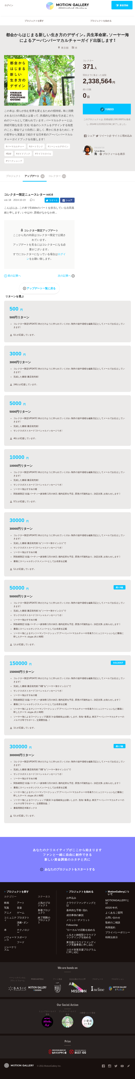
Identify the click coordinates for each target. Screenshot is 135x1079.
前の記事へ (14, 275)
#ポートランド (36, 146)
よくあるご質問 (114, 912)
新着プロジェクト (44, 911)
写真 (6, 907)
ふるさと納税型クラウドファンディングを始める (81, 936)
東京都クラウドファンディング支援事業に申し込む (81, 943)
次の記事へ (65, 275)
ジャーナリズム (10, 948)
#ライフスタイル (43, 153)
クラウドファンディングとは (81, 904)
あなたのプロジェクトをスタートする (70, 869)
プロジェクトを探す (34, 20)
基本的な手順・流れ (77, 910)
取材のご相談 (112, 922)
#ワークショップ (14, 160)
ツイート (104, 135)
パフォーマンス (10, 938)
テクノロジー (23, 931)
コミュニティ (10, 919)
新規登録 (124, 5)
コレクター (57, 176)
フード (20, 942)
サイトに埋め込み (121, 135)
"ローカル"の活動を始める (80, 930)
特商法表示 (111, 937)
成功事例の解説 (75, 915)
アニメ (8, 912)
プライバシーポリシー (117, 932)
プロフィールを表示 (114, 154)
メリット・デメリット (78, 920)
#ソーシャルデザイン (58, 146)
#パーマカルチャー (15, 146)
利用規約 (110, 927)
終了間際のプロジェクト (44, 920)
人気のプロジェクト (44, 904)
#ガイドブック (23, 153)
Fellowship (72, 925)
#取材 (8, 153)
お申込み (71, 898)
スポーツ (22, 937)
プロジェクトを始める (101, 20)
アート (20, 902)
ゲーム (20, 912)
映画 (6, 902)
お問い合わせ (112, 917)
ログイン (9, 5)
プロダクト (23, 917)
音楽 (19, 907)
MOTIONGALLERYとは (117, 901)
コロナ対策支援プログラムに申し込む (81, 951)
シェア (91, 135)
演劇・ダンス (22, 924)
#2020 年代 (111, 907)
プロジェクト (13, 176)
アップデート (34, 176)
